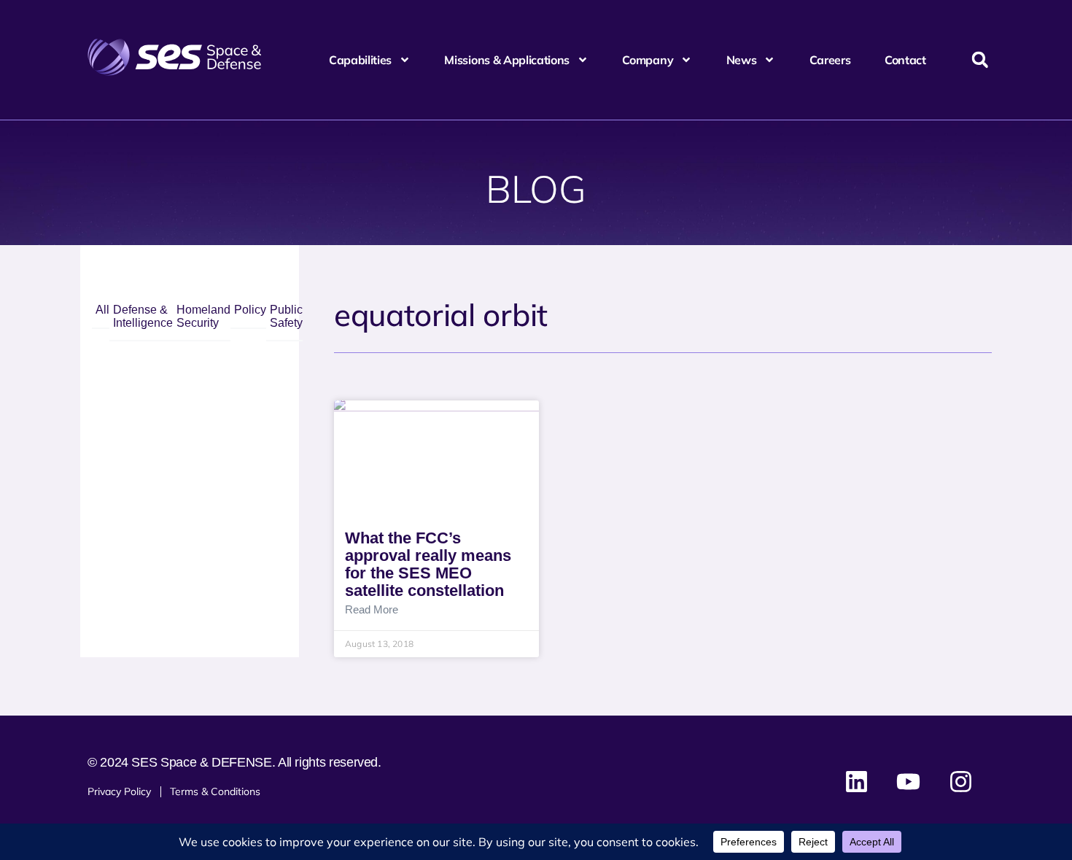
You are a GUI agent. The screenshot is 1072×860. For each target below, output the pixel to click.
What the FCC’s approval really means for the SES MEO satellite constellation (428, 564)
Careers (830, 60)
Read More (371, 610)
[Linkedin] (857, 782)
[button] (980, 60)
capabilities (360, 60)
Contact (905, 60)
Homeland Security (203, 316)
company (647, 60)
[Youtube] (909, 782)
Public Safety (286, 316)
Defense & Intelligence (143, 316)
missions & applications (507, 60)
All (102, 309)
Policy (250, 309)
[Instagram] (960, 782)
